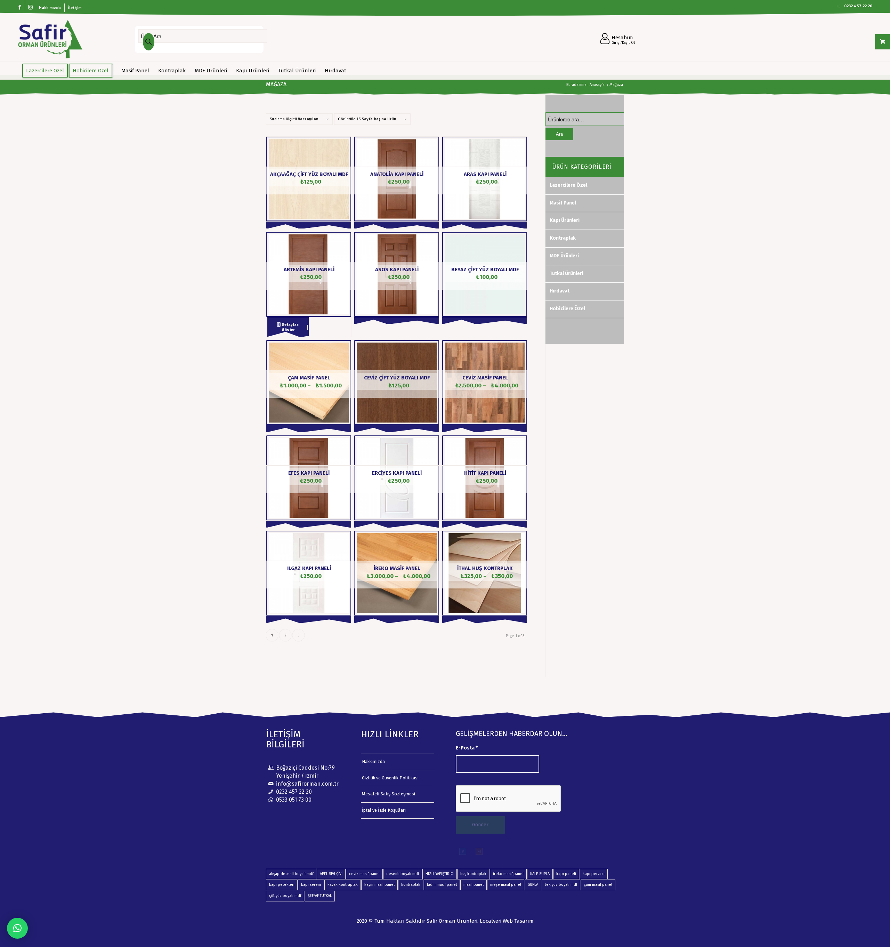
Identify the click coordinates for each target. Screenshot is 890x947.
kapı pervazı (594, 874)
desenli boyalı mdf (402, 874)
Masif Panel (563, 203)
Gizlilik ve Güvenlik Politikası (390, 777)
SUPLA (533, 884)
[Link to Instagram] (30, 8)
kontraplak (410, 884)
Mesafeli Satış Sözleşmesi (388, 793)
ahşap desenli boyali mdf (291, 874)
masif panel (473, 884)
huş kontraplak (473, 874)
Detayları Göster (290, 327)
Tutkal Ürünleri (566, 273)
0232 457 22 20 (294, 791)
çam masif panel (598, 884)
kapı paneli (566, 874)
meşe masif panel (505, 884)
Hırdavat (559, 291)
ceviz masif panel (364, 874)
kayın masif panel (379, 884)
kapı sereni (311, 884)
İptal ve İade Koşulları (384, 810)
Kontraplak (563, 238)
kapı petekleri (281, 884)
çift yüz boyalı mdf (285, 895)
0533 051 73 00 (294, 799)
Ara (559, 134)
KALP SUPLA (540, 874)
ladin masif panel (442, 884)
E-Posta (467, 748)
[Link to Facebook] (20, 8)
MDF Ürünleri (564, 256)
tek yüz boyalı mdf (561, 884)
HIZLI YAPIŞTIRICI (440, 874)
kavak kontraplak (342, 884)
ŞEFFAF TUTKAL (320, 895)
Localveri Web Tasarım (507, 921)
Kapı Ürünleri (565, 220)
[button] (17, 928)
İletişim (74, 8)
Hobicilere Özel (567, 309)
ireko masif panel (508, 874)
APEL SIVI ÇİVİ (331, 874)
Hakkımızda (50, 8)
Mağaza (276, 84)
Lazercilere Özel (568, 185)
